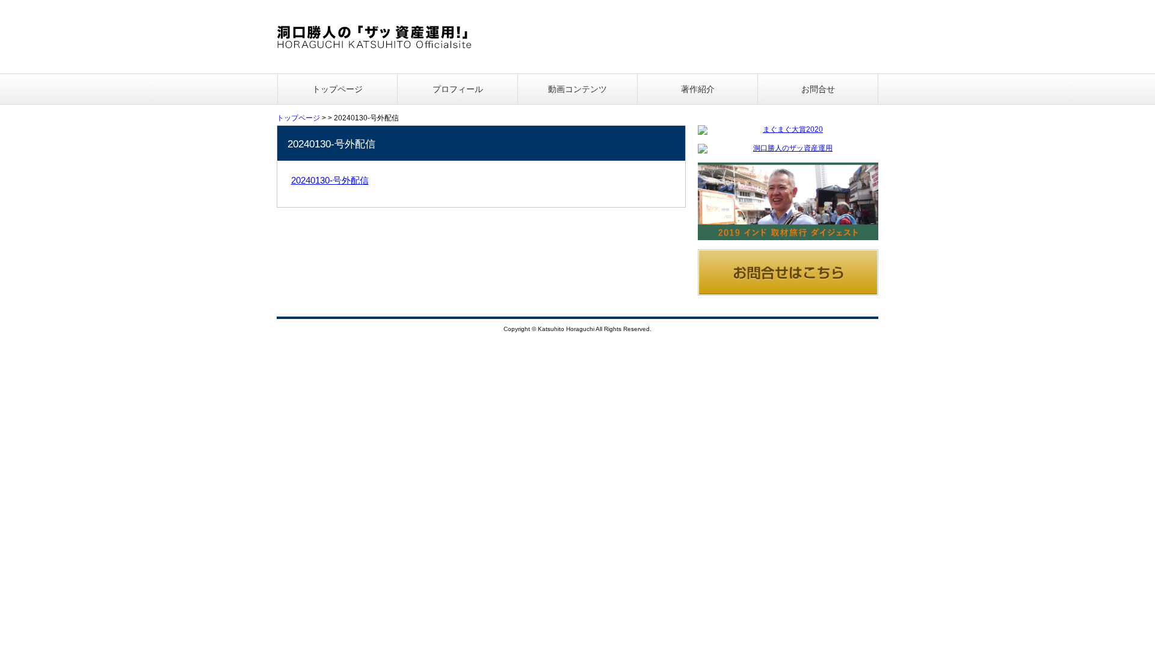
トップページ (337, 89)
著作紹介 (698, 89)
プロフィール (458, 89)
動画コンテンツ (577, 89)
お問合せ (818, 89)
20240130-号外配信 (330, 180)
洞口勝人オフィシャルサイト (374, 36)
